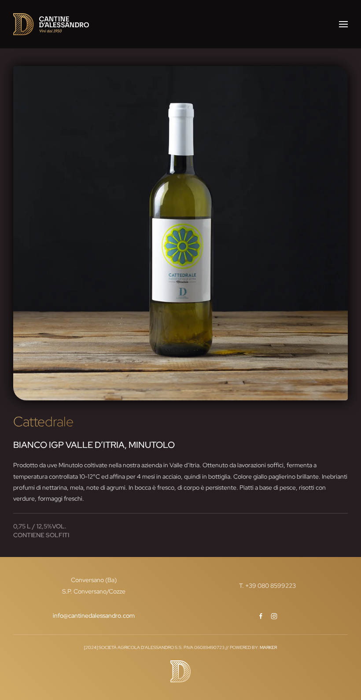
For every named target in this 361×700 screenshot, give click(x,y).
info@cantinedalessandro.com (94, 615)
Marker (268, 647)
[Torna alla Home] (51, 24)
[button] (343, 24)
